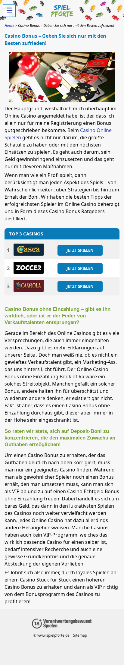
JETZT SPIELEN (80, 250)
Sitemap (80, 635)
